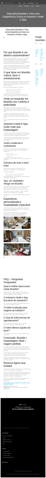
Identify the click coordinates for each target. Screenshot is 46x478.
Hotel (24, 3)
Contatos (37, 5)
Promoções (26, 5)
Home (20, 3)
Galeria (4, 437)
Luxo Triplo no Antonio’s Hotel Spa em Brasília (42, 53)
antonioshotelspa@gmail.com (8, 457)
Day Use (20, 5)
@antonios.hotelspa (7, 453)
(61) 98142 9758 (6, 451)
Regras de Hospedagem (7, 435)
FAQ (3, 443)
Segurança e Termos (7, 439)
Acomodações (31, 3)
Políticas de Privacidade (7, 441)
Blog (32, 5)
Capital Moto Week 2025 (42, 71)
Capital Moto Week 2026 (37, 51)
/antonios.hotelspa (6, 455)
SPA (37, 3)
